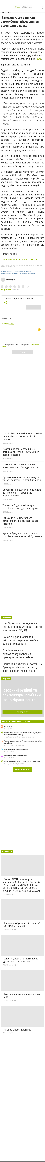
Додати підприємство (22, 769)
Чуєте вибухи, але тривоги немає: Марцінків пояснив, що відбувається (22, 535)
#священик (23, 274)
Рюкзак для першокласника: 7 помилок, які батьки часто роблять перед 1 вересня (21, 452)
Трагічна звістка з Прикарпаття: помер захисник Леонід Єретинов (21, 466)
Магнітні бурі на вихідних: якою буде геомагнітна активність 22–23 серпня (22, 436)
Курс (39, 58)
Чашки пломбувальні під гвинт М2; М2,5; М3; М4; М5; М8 (22, 925)
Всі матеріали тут (22, 712)
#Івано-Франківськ (7, 272)
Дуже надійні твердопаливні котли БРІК (22, 996)
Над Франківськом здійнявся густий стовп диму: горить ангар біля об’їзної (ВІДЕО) (22, 627)
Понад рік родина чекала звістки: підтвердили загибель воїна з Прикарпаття (21, 640)
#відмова (15, 274)
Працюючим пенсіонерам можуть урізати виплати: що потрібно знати (22, 479)
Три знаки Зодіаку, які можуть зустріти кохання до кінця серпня (21, 507)
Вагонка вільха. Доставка (17, 1029)
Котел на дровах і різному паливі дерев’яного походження (21, 960)
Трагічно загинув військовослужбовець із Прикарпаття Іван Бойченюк (20, 654)
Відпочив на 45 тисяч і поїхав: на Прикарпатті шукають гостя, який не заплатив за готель (22, 667)
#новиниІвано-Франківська (23, 272)
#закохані (31, 274)
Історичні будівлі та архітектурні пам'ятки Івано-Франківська (22, 695)
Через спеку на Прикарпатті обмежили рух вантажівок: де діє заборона (20, 520)
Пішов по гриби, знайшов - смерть (19, 259)
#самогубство (6, 274)
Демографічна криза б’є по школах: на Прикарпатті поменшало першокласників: (22, 492)
